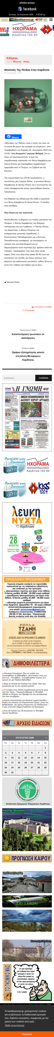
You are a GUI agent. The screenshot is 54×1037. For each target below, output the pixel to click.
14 (38, 758)
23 (6, 768)
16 (6, 763)
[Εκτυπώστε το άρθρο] (32, 307)
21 (38, 763)
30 (6, 772)
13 (32, 758)
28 (38, 768)
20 (32, 763)
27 (32, 768)
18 (19, 763)
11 (19, 758)
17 (12, 763)
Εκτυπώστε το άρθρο (43, 307)
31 (12, 772)
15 (45, 758)
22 (45, 763)
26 (25, 768)
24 (12, 768)
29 (45, 768)
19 (25, 763)
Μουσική (17, 62)
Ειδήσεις (12, 58)
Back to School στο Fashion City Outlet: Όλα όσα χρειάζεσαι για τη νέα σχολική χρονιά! (24, 685)
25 (19, 768)
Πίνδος (26, 62)
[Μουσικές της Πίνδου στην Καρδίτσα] (28, 103)
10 (12, 758)
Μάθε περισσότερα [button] (14, 1025)
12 (25, 758)
